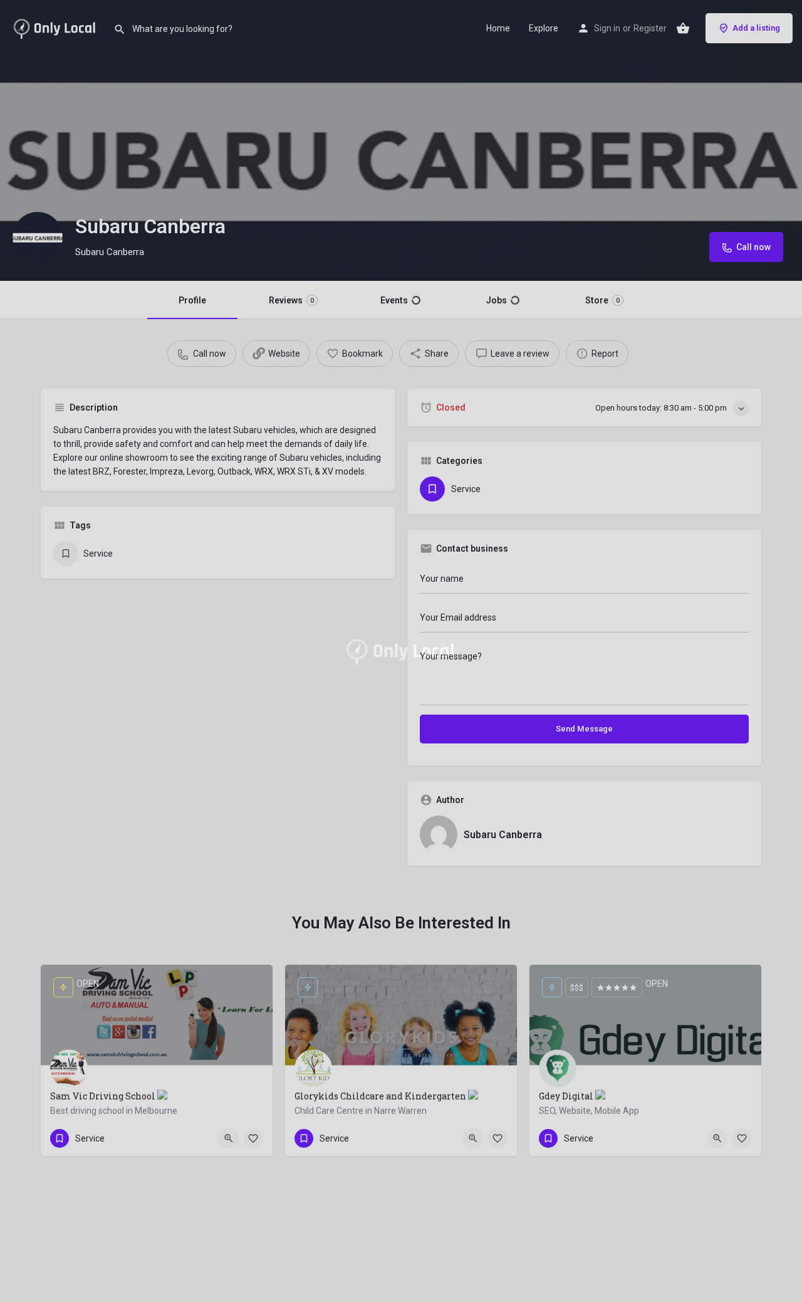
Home (498, 28)
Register (650, 28)
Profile (192, 300)
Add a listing (756, 28)
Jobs (496, 300)
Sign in (607, 28)
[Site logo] (56, 27)
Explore (543, 28)
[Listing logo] (38, 237)
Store (602, 300)
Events (394, 300)
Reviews (291, 300)
